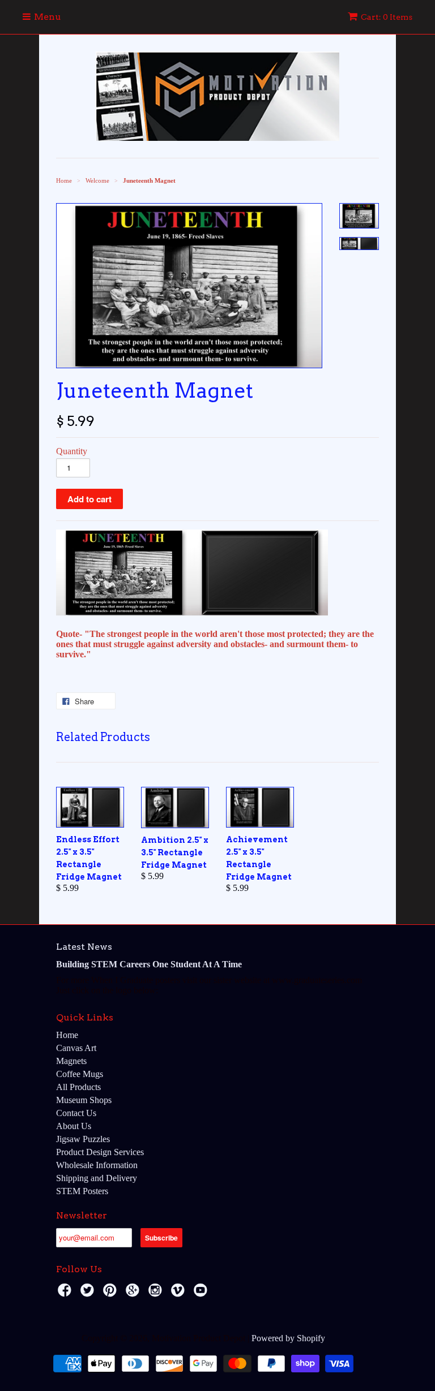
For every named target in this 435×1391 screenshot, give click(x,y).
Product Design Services (100, 1152)
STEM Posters (82, 1191)
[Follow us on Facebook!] (66, 1293)
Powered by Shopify (288, 1338)
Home (67, 1035)
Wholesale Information (97, 1165)
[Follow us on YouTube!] (202, 1293)
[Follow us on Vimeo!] (179, 1293)
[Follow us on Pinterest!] (111, 1293)
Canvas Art (76, 1048)
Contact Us (76, 1113)
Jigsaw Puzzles (83, 1139)
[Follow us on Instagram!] (156, 1293)
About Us (73, 1126)
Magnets (71, 1061)
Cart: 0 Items (386, 16)
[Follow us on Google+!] (134, 1293)
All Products (78, 1087)
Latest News (84, 946)
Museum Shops (84, 1100)
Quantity (71, 451)
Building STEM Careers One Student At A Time (149, 964)
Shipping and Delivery (96, 1178)
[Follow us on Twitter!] (88, 1293)
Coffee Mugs (79, 1074)
